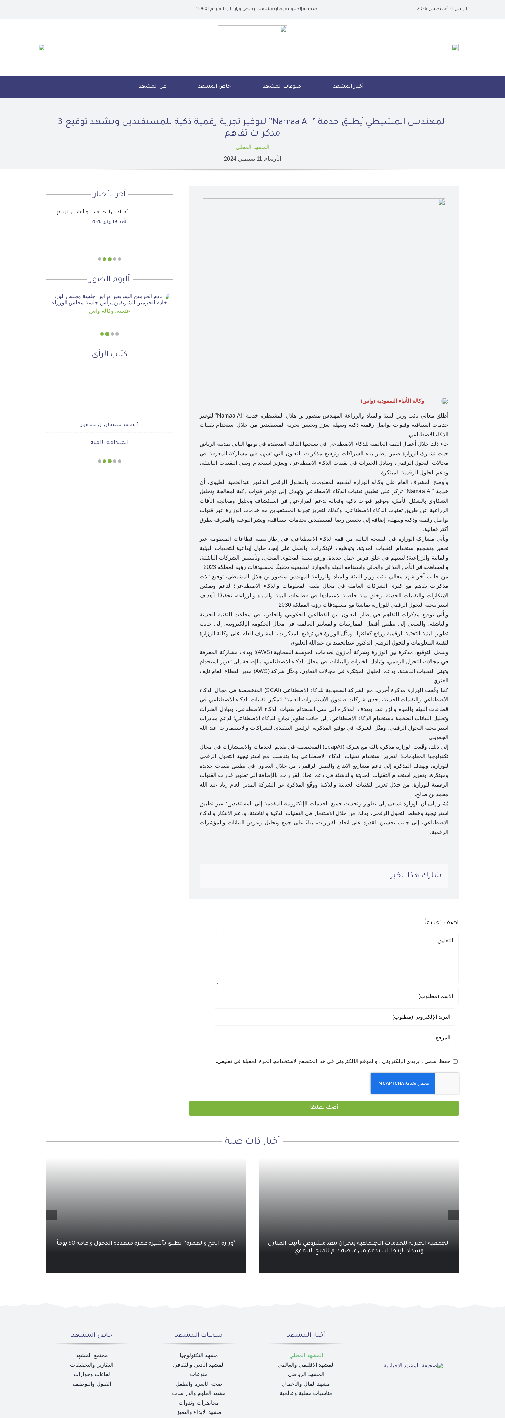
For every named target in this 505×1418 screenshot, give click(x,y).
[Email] (211, 876)
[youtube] (59, 9)
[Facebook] (267, 876)
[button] (114, 87)
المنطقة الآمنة (109, 432)
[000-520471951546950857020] (109, 297)
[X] (256, 876)
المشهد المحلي (252, 147)
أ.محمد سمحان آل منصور (109, 414)
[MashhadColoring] (252, 28)
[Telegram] (222, 876)
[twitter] (70, 9)
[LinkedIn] (245, 876)
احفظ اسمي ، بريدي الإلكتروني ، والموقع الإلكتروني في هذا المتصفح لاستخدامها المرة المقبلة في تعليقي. (334, 1061)
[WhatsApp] (233, 876)
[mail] (48, 9)
